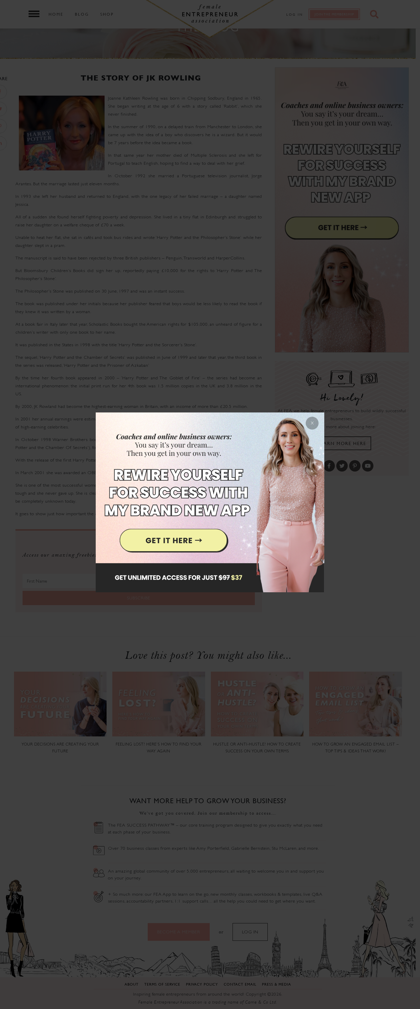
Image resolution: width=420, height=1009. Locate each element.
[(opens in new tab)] (210, 504)
